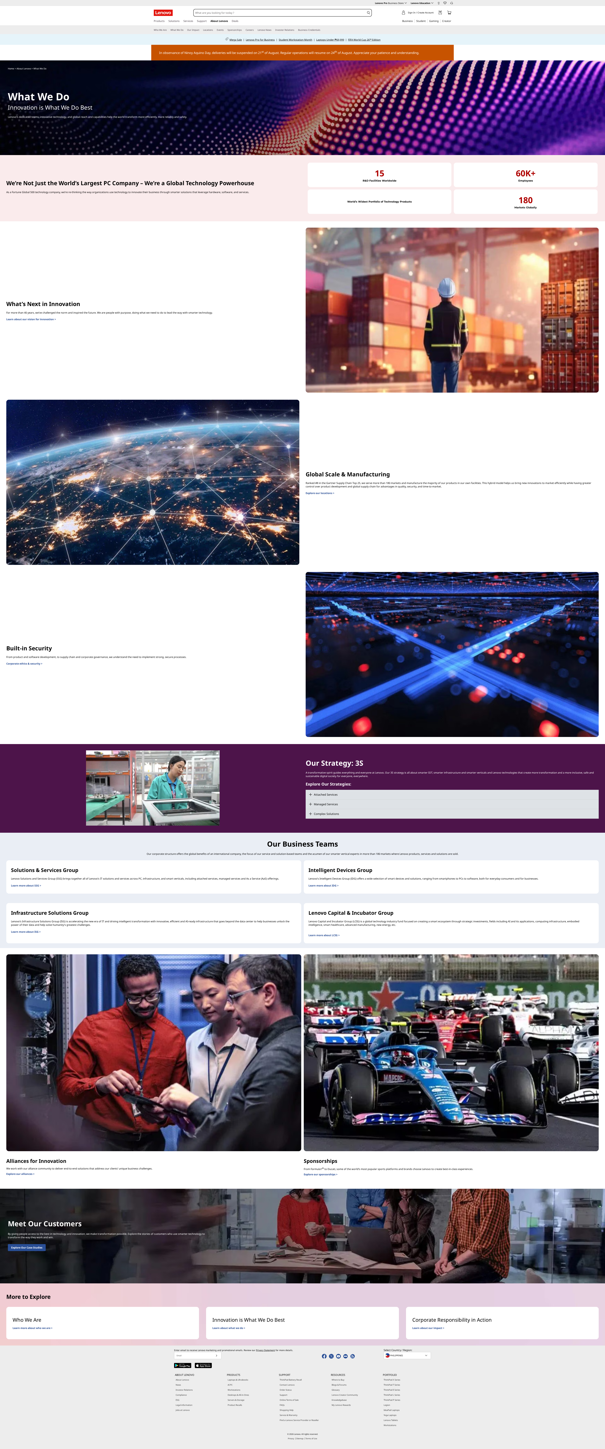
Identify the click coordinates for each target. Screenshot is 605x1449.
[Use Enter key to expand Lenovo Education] (432, 3)
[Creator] (452, 21)
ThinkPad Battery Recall (291, 1379)
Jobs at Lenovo (183, 1410)
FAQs (282, 1405)
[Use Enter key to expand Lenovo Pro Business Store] (406, 3)
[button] (445, 3)
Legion (387, 1405)
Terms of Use (311, 1438)
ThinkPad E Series (392, 1389)
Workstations (234, 1389)
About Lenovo (182, 1379)
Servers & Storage (236, 1400)
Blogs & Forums (339, 1384)
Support (283, 1394)
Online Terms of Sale (289, 1400)
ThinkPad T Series (392, 1384)
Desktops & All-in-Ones (238, 1394)
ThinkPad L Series (392, 1394)
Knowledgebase (339, 1400)
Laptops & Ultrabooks (238, 1379)
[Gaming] (440, 21)
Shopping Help (287, 1410)
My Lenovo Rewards (341, 1405)
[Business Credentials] (322, 30)
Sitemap (299, 1438)
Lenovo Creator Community (345, 1394)
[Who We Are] (168, 30)
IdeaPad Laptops (392, 1410)
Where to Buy (338, 1379)
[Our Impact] (201, 30)
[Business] (414, 21)
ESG (177, 1400)
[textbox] (407, 1355)
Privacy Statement (265, 1350)
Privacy (291, 1438)
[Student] (427, 21)
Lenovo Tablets (391, 1420)
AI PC (230, 1384)
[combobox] (279, 13)
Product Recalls (235, 1405)
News (178, 1384)
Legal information (184, 1405)
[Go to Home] (163, 13)
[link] (438, 4)
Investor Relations (184, 1389)
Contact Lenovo (287, 1384)
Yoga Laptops (390, 1415)
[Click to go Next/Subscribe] (216, 1355)
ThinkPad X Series (392, 1379)
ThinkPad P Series (392, 1400)
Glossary (336, 1389)
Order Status (286, 1389)
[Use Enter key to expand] (435, 13)
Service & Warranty (288, 1415)
